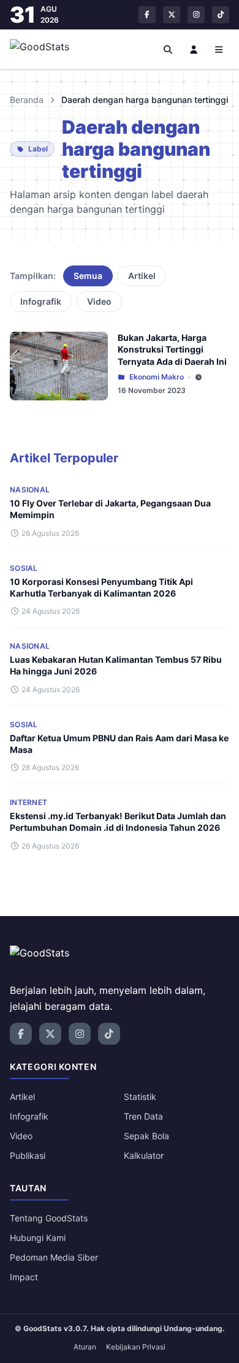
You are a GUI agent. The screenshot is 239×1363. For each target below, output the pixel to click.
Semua (88, 275)
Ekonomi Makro (156, 376)
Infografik (40, 301)
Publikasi (27, 1155)
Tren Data (143, 1116)
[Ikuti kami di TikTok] (220, 14)
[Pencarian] (168, 49)
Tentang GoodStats (49, 1218)
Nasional (30, 489)
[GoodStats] (46, 49)
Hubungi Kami (38, 1237)
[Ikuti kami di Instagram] (196, 14)
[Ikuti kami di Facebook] (147, 14)
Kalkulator (144, 1155)
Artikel (142, 275)
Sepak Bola (146, 1136)
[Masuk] (193, 49)
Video (99, 301)
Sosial (24, 568)
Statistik (140, 1096)
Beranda (27, 99)
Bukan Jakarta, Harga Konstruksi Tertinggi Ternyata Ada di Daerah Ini (172, 349)
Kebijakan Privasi (135, 1346)
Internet (28, 802)
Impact (24, 1277)
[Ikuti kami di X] (171, 14)
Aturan (85, 1346)
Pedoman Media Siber (54, 1257)
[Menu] (219, 49)
